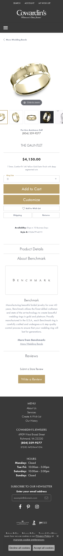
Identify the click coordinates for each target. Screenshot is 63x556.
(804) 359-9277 (31, 133)
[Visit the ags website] (22, 522)
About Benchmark (31, 258)
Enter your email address (31, 491)
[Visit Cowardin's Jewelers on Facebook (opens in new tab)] (20, 507)
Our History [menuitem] (32, 420)
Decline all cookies (19, 547)
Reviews (31, 355)
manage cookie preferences (28, 539)
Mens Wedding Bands (16, 39)
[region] (31, 79)
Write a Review (31, 379)
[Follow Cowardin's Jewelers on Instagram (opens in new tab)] (37, 507)
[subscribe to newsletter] (46, 498)
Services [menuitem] (31, 412)
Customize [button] (31, 199)
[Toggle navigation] (5, 28)
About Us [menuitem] (31, 408)
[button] (16, 3)
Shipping (17, 215)
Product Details (31, 249)
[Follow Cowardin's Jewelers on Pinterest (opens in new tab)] (28, 507)
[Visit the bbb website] (34, 522)
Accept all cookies (44, 547)
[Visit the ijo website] (43, 522)
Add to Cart (31, 188)
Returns (46, 215)
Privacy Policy (43, 536)
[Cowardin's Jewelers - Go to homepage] (31, 14)
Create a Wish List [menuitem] (31, 416)
